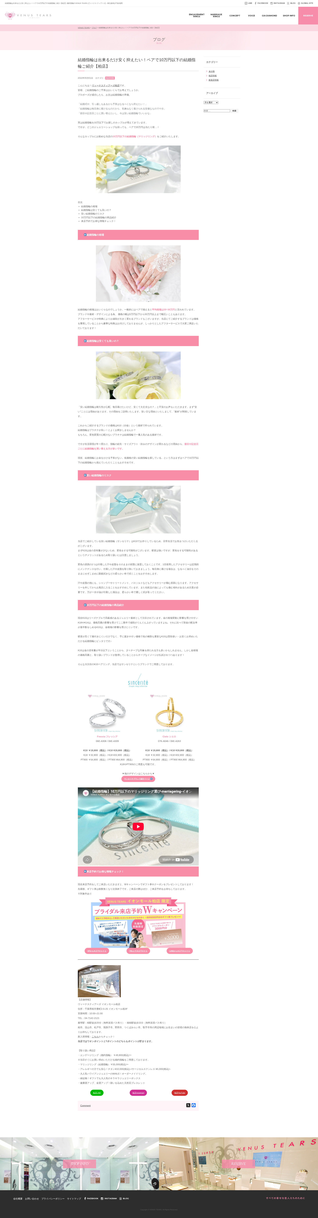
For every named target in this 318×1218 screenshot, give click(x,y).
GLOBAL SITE (307, 3)
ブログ (94, 28)
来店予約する (138, 951)
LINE (250, 3)
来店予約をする (179, 951)
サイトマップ (74, 1198)
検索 (234, 111)
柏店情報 (213, 76)
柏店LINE (97, 1093)
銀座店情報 (214, 80)
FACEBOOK (263, 3)
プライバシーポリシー (53, 1198)
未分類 (212, 71)
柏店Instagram (138, 1093)
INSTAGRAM (279, 3)
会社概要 (18, 1198)
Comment (85, 1105)
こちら (95, 1036)
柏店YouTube (179, 1093)
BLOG (292, 3)
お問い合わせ (32, 1198)
